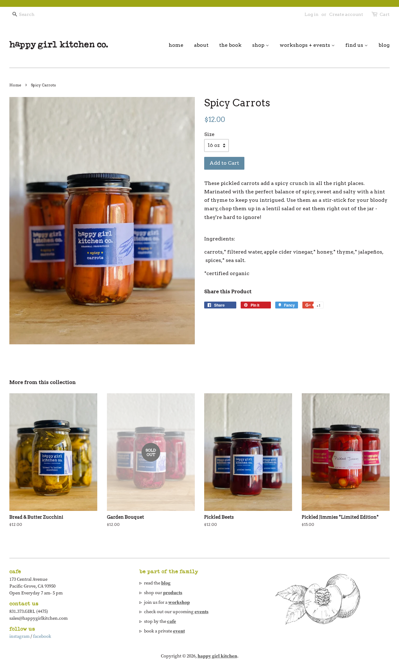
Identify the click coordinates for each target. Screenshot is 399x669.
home (176, 45)
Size (209, 134)
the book (230, 45)
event (179, 631)
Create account (346, 14)
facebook (42, 636)
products (172, 592)
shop (259, 45)
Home (15, 85)
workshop (179, 602)
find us (354, 45)
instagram (19, 636)
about (201, 45)
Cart (385, 14)
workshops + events (305, 45)
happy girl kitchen (217, 656)
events (202, 611)
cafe (171, 621)
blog (384, 45)
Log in (312, 14)
